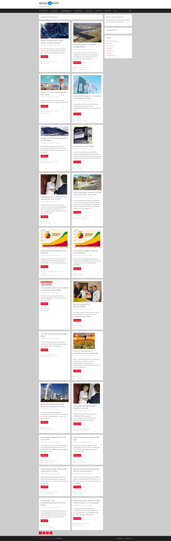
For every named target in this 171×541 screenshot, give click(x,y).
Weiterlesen (44, 56)
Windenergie (87, 67)
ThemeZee (58, 538)
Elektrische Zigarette (111, 41)
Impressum (120, 538)
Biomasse (107, 10)
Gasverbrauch (109, 46)
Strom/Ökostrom (65, 10)
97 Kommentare (46, 223)
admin (57, 45)
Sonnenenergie (46, 61)
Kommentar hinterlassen (81, 69)
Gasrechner (109, 43)
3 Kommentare (78, 525)
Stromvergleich (43, 10)
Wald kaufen (109, 53)
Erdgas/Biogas (79, 10)
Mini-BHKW (109, 48)
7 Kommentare (78, 377)
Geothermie (99, 10)
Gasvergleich (54, 10)
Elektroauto (89, 10)
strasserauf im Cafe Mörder (83, 146)
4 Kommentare (78, 168)
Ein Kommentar (78, 275)
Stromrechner (109, 50)
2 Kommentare (45, 63)
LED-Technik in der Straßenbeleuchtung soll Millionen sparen (53, 502)
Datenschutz (128, 538)
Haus (115, 10)
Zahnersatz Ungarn (111, 55)
